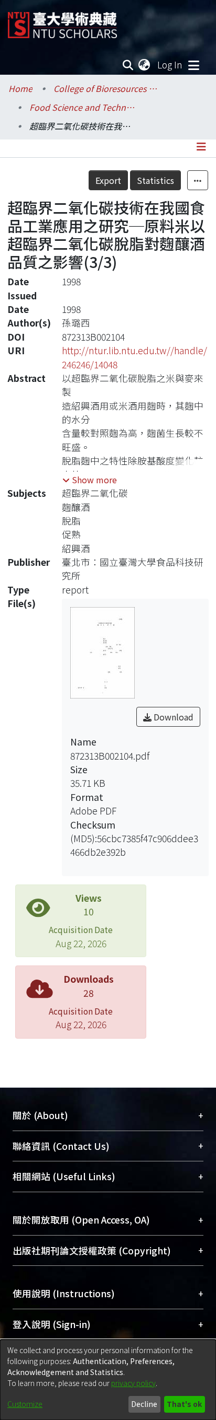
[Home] (62, 21)
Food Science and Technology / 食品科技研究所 (81, 107)
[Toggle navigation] (193, 65)
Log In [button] (170, 64)
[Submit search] (128, 65)
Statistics (155, 180)
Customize (24, 1404)
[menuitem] (144, 65)
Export (108, 180)
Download (172, 717)
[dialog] (108, 1380)
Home (20, 88)
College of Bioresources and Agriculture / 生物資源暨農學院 (105, 88)
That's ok (184, 1404)
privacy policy (133, 1383)
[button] (89, 479)
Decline (144, 1404)
